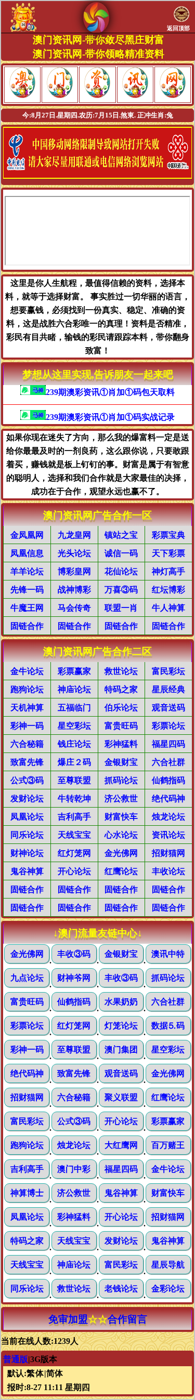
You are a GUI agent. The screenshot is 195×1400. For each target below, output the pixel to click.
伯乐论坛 (121, 707)
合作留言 (127, 1319)
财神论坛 (27, 853)
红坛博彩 (168, 589)
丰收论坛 (168, 871)
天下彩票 (168, 553)
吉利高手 (74, 816)
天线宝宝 (74, 834)
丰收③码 (73, 953)
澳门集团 (121, 1049)
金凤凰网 (27, 535)
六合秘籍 (27, 743)
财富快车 (121, 816)
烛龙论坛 (168, 816)
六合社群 (168, 762)
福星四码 (168, 743)
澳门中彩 (73, 1169)
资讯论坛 (168, 834)
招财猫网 (168, 853)
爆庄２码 (74, 762)
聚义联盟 (121, 1097)
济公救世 (121, 798)
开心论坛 (74, 871)
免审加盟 (68, 1319)
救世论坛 (121, 671)
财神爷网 (73, 977)
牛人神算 (168, 607)
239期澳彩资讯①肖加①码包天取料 (110, 392)
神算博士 (27, 1192)
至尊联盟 (74, 780)
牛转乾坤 (74, 798)
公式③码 (27, 780)
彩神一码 (27, 725)
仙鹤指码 (168, 780)
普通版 (15, 1359)
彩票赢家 (74, 671)
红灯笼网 (74, 853)
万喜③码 (121, 589)
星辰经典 (168, 689)
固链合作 (27, 626)
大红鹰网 (121, 1145)
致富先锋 (27, 762)
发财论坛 (27, 798)
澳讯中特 (168, 953)
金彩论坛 (168, 1288)
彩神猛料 (121, 743)
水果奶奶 (121, 1001)
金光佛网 (121, 853)
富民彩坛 (168, 671)
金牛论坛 (27, 671)
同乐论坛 (27, 834)
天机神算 (27, 707)
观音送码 (168, 707)
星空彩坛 (74, 725)
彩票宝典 (168, 535)
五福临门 (74, 707)
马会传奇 (74, 607)
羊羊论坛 (27, 571)
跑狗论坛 (27, 689)
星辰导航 (168, 1264)
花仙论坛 (121, 571)
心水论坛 (121, 834)
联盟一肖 (121, 607)
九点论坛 (27, 977)
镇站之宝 (121, 535)
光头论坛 (74, 553)
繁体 (35, 1373)
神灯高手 (168, 571)
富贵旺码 (121, 725)
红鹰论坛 (121, 871)
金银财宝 (121, 762)
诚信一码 (121, 553)
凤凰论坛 (27, 816)
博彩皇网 (74, 571)
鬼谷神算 (27, 871)
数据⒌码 (168, 1025)
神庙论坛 (74, 689)
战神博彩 (74, 589)
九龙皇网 (74, 535)
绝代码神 (168, 798)
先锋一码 (27, 589)
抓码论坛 (121, 780)
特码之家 (121, 689)
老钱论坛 (121, 1288)
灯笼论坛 (121, 1025)
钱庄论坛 (74, 743)
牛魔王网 (27, 607)
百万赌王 (168, 1145)
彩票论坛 (168, 725)
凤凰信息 (27, 553)
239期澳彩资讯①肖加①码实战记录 (110, 417)
